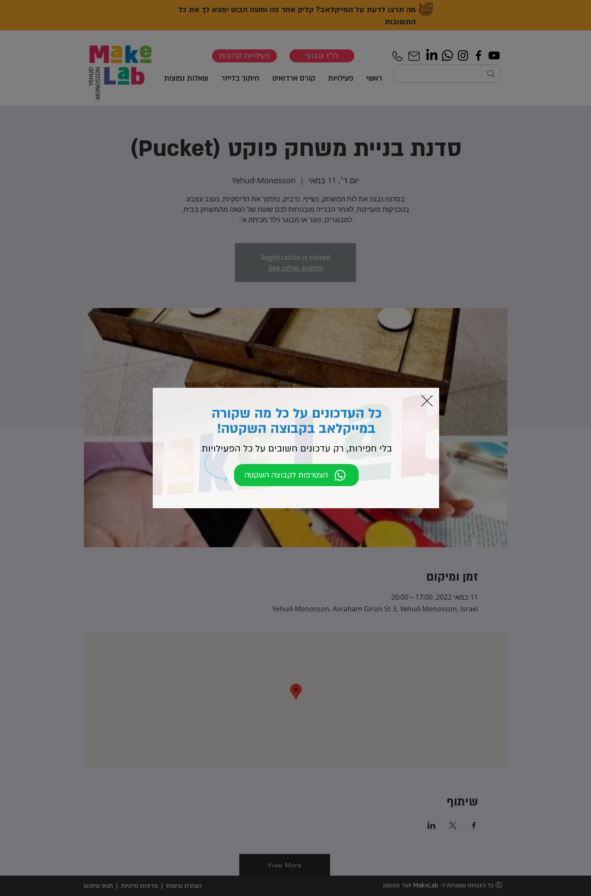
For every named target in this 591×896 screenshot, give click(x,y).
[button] (427, 400)
